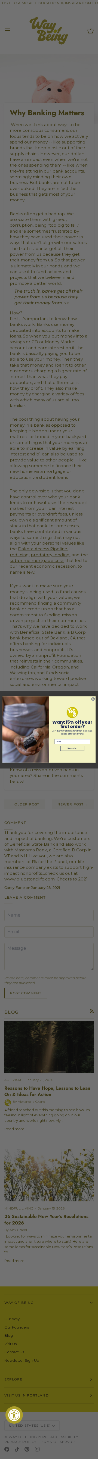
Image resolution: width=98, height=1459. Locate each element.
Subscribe (72, 748)
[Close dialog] (93, 699)
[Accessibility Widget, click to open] (14, 1415)
